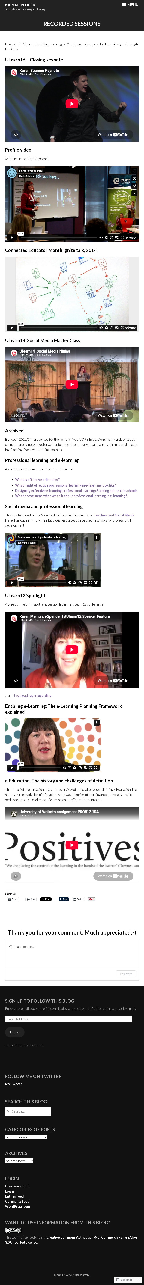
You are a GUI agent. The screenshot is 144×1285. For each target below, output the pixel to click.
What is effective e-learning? (37, 480)
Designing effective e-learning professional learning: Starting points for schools (76, 491)
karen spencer (20, 5)
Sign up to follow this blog (39, 1001)
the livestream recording (33, 695)
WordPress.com (17, 1206)
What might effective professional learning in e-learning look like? (65, 485)
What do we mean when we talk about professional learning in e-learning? (71, 496)
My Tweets (13, 1084)
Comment (126, 974)
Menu (132, 4)
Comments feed (17, 1201)
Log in (9, 1191)
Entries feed (14, 1196)
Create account (17, 1186)
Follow (15, 1032)
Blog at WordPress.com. (72, 1275)
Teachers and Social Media (114, 515)
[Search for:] (28, 1111)
